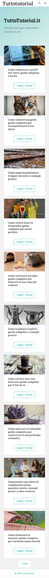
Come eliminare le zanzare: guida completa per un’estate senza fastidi (24, 538)
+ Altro (24, 563)
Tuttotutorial (18, 3)
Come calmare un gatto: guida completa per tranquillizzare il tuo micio (22, 124)
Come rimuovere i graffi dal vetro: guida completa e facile (23, 73)
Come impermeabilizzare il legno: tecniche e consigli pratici (24, 176)
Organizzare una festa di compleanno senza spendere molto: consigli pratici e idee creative (23, 486)
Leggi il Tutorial (25, 85)
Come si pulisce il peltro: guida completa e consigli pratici (23, 332)
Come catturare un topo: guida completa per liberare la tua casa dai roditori (23, 280)
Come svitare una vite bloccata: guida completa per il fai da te (23, 382)
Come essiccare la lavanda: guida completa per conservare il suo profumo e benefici (24, 433)
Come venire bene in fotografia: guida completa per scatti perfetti (20, 227)
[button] (39, 3)
